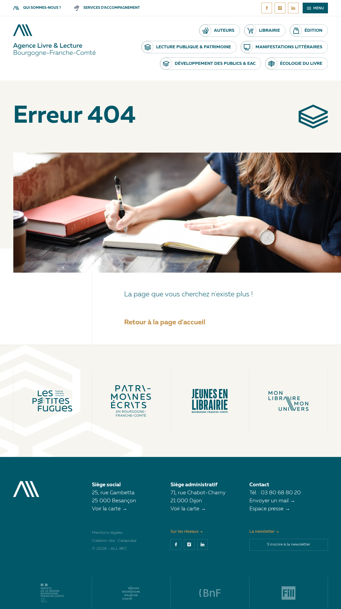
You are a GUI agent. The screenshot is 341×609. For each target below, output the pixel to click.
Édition (313, 31)
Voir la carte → (109, 509)
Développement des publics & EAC (215, 64)
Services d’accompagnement (111, 8)
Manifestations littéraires (288, 47)
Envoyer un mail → (272, 501)
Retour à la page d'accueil (164, 322)
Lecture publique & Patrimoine (193, 47)
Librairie (269, 31)
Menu (318, 8)
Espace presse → (269, 509)
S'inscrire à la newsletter (288, 545)
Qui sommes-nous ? (42, 8)
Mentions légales (107, 533)
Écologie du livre (301, 64)
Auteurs (224, 31)
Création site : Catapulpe (114, 541)
